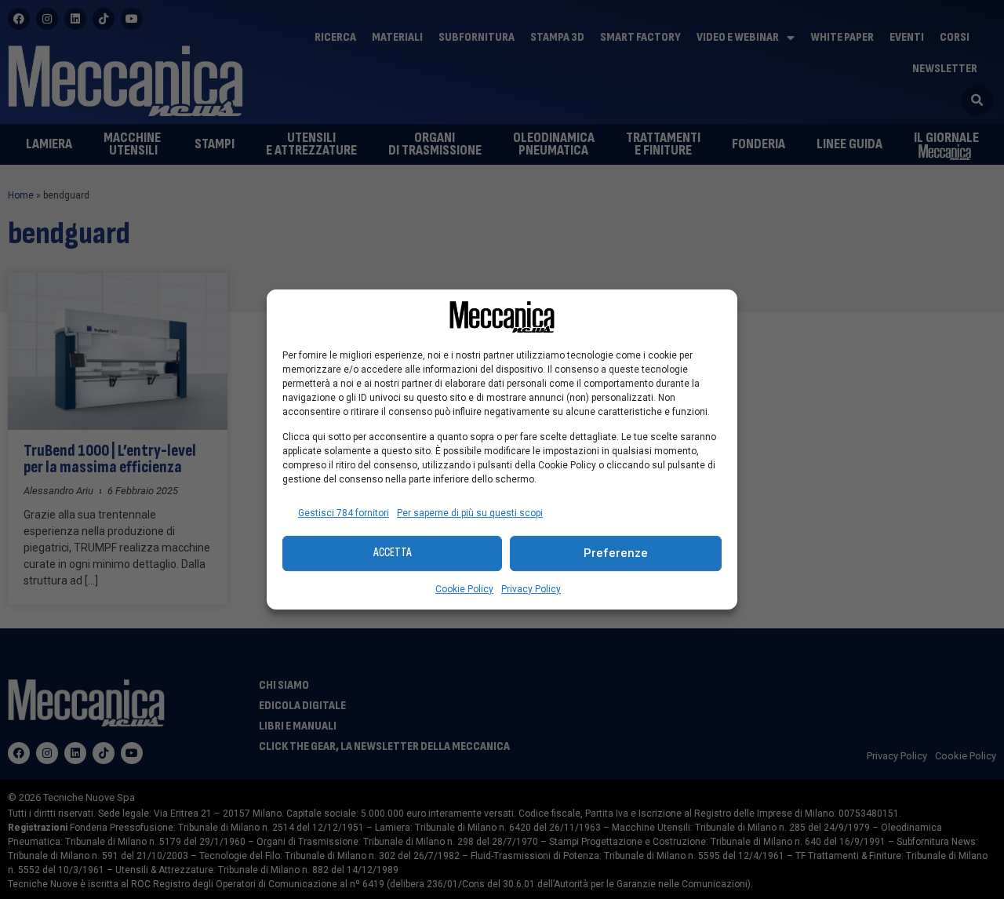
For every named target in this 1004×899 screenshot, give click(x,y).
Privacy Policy (531, 589)
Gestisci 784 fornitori (343, 513)
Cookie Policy (464, 589)
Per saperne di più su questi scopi (470, 513)
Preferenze (616, 553)
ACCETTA (392, 552)
